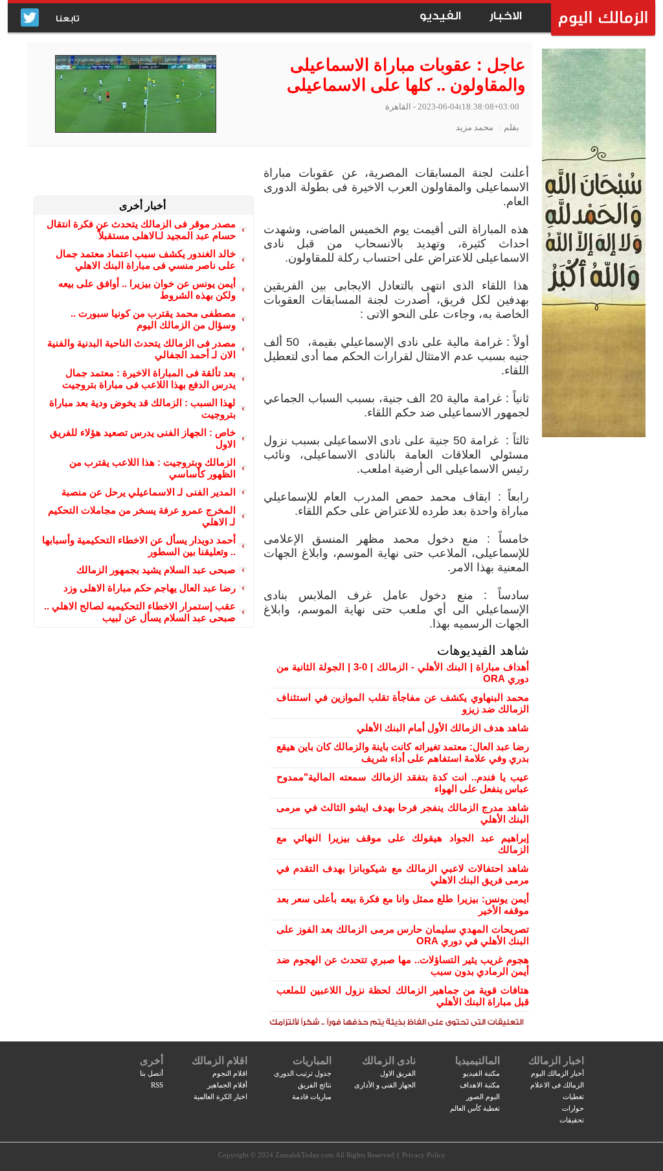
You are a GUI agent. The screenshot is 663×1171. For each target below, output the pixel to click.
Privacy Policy (423, 1155)
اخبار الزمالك (556, 1060)
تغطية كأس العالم (475, 1108)
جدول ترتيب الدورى (303, 1073)
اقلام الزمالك (219, 1060)
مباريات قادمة (312, 1096)
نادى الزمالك (389, 1060)
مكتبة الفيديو (481, 1073)
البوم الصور (483, 1096)
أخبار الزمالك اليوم (557, 1073)
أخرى (151, 1060)
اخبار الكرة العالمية (220, 1096)
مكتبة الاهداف (480, 1085)
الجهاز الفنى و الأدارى (385, 1085)
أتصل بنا (151, 1073)
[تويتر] (30, 18)
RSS (157, 1085)
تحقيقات (571, 1120)
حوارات (573, 1108)
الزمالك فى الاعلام (557, 1085)
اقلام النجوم (229, 1073)
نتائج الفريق (315, 1085)
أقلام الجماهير (227, 1085)
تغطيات (573, 1096)
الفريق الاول (398, 1073)
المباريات (312, 1060)
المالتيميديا (477, 1060)
